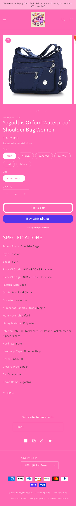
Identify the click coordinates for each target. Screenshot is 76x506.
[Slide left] (30, 111)
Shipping (7, 143)
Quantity (7, 186)
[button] (5, 19)
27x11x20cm (14, 178)
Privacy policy (60, 492)
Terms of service (18, 498)
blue (9, 155)
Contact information (58, 498)
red (9, 164)
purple (62, 155)
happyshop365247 (24, 492)
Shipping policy (37, 498)
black (25, 164)
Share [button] (10, 392)
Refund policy (43, 492)
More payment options (38, 227)
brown (26, 155)
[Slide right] (46, 111)
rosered (44, 155)
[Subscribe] (59, 427)
